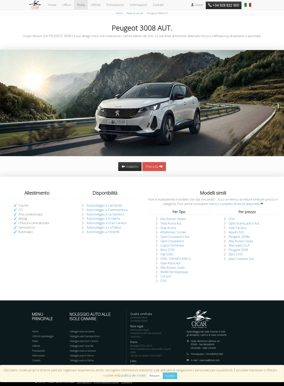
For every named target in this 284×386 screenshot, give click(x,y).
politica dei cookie (133, 375)
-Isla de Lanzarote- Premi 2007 (146, 355)
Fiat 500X (166, 254)
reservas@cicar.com (209, 360)
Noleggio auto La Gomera (83, 350)
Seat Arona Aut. (171, 223)
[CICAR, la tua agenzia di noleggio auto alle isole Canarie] (37, 5)
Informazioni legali (139, 330)
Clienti (198, 5)
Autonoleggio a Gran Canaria (106, 223)
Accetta (170, 375)
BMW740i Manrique (174, 272)
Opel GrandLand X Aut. (244, 223)
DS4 (163, 281)
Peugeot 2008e (239, 237)
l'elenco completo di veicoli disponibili (234, 204)
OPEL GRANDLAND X (175, 259)
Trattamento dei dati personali (146, 333)
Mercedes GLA (239, 245)
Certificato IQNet (139, 320)
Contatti (158, 5)
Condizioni (135, 336)
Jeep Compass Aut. (241, 259)
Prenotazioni (115, 5)
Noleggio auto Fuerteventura (84, 336)
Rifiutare (155, 375)
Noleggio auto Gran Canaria (84, 341)
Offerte (95, 5)
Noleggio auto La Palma (82, 360)
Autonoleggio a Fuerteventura (107, 210)
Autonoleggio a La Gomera (105, 214)
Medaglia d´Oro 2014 (141, 345)
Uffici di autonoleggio (43, 336)
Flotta (81, 5)
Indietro (131, 166)
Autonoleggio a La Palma (104, 227)
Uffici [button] (65, 5)
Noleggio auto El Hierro (82, 355)
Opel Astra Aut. (170, 263)
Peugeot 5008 (238, 250)
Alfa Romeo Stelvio (173, 219)
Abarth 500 (236, 232)
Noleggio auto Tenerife (81, 346)
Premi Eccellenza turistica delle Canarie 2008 (150, 350)
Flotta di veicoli (135, 13)
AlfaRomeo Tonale (173, 232)
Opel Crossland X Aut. (175, 237)
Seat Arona (168, 228)
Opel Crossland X (172, 241)
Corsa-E (165, 276)
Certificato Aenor (138, 317)
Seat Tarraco (238, 228)
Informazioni (138, 5)
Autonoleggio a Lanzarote (104, 205)
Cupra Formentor (172, 245)
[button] (248, 3)
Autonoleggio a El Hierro (103, 218)
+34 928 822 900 (214, 354)
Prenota (152, 166)
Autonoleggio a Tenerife (103, 232)
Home (52, 5)
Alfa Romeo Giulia (172, 267)
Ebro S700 (167, 250)
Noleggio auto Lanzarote (82, 331)
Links (132, 364)
